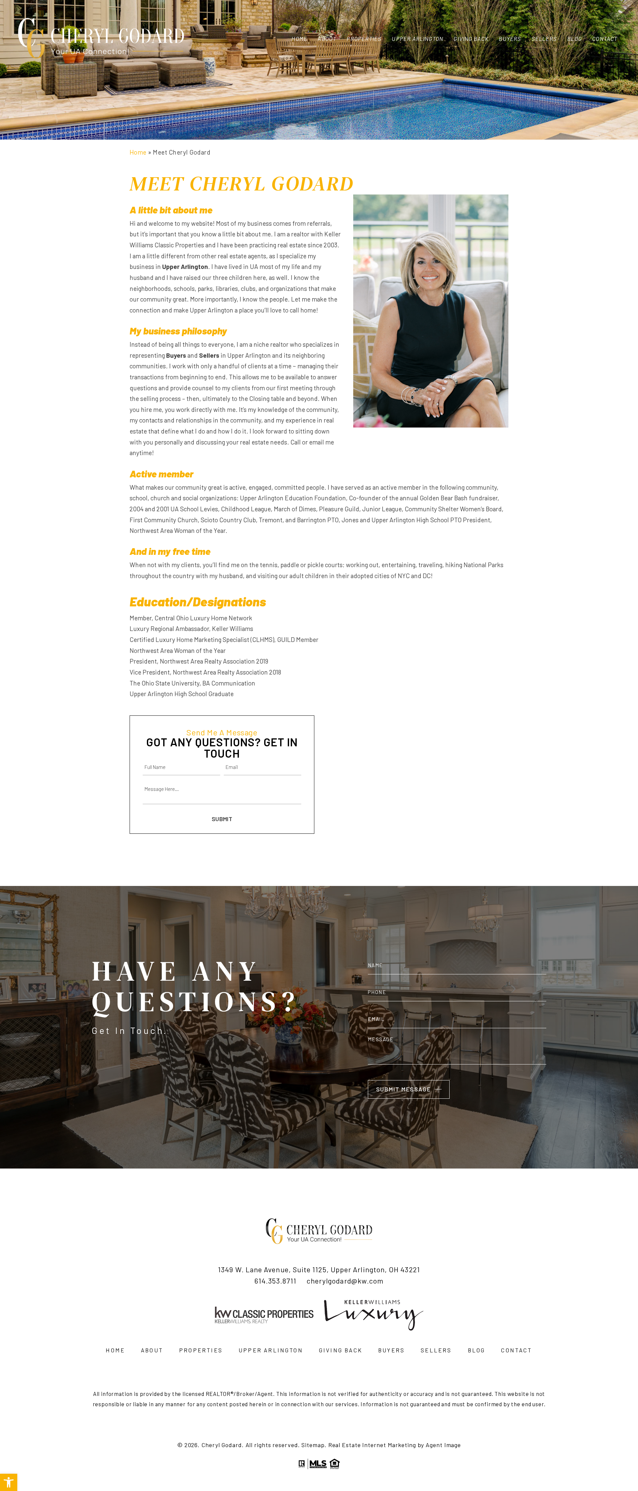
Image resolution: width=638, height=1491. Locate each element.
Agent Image (443, 1444)
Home (299, 38)
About (327, 38)
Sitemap (312, 1444)
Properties (364, 38)
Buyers (510, 38)
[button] (8, 1482)
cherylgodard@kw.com (345, 1281)
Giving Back (471, 38)
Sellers (544, 38)
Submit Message (403, 1089)
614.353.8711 (275, 1281)
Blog (574, 38)
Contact (604, 38)
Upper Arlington (417, 38)
